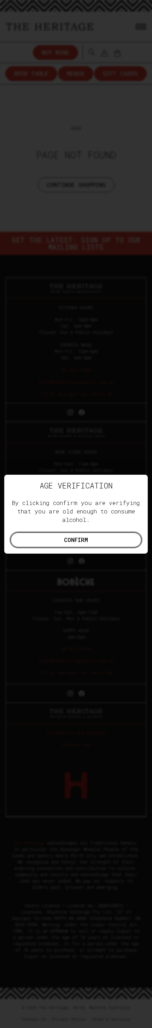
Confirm (76, 539)
